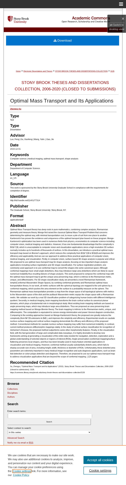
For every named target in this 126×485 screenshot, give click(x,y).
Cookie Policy (21, 475)
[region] (63, 465)
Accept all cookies (100, 460)
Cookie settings (22, 471)
